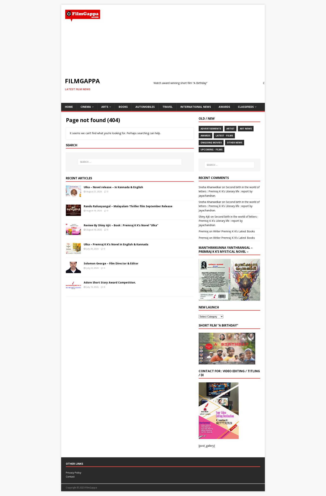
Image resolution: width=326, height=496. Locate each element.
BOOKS (123, 107)
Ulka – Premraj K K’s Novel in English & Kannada (116, 244)
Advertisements (211, 128)
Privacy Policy (73, 472)
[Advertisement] (163, 49)
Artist (230, 128)
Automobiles (145, 107)
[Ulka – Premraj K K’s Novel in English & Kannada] (73, 252)
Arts (104, 107)
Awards (224, 107)
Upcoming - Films (211, 149)
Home (69, 107)
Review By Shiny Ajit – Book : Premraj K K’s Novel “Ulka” (121, 225)
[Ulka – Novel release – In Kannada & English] (73, 194)
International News (195, 107)
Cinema (86, 107)
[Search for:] (129, 162)
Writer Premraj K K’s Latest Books (234, 231)
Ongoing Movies (211, 142)
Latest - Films (224, 135)
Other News (234, 142)
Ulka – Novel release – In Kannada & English (113, 187)
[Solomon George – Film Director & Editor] (73, 271)
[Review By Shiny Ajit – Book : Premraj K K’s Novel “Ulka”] (73, 233)
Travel (167, 107)
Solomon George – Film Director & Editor (111, 263)
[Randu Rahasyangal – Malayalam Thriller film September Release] (73, 214)
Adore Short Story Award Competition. (110, 282)
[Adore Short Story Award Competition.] (73, 290)
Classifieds (246, 107)
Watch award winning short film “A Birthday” (170, 83)
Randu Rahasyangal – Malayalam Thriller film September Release (128, 206)
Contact (70, 476)
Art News (246, 128)
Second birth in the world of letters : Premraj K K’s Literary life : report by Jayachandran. (229, 191)
